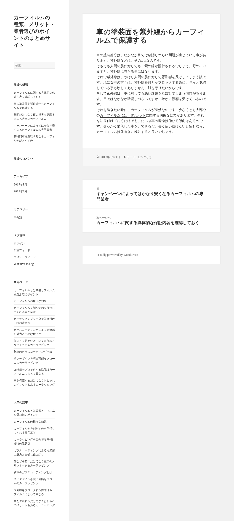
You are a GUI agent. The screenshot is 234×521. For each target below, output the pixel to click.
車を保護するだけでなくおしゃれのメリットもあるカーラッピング (34, 382)
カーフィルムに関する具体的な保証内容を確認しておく (34, 95)
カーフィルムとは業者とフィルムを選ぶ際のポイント (34, 292)
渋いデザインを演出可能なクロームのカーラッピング (34, 361)
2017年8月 (20, 191)
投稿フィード (22, 250)
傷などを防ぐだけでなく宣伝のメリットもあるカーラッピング (34, 343)
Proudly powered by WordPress (117, 255)
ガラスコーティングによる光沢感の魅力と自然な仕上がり (34, 332)
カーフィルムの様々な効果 (30, 301)
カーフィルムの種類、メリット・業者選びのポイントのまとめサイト (34, 31)
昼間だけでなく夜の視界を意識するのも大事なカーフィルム (34, 117)
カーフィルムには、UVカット (123, 115)
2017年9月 (20, 184)
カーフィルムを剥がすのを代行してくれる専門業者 (34, 310)
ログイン (19, 243)
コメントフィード (25, 257)
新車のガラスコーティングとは (33, 352)
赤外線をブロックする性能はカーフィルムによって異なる (34, 372)
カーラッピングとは (139, 157)
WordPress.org (24, 264)
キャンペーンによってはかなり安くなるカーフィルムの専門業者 (34, 128)
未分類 (18, 217)
